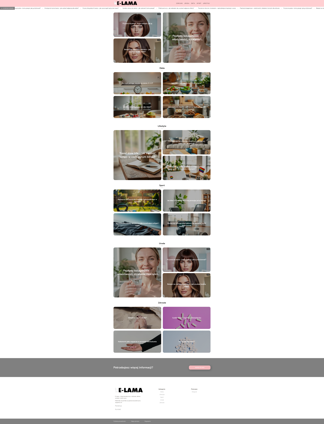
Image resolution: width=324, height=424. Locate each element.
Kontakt (118, 409)
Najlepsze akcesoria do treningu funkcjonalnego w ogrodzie (137, 200)
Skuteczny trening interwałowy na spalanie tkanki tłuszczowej (186, 224)
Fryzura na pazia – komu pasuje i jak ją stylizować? (253, 8)
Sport (199, 3)
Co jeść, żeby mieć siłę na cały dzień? (137, 107)
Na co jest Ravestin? (187, 342)
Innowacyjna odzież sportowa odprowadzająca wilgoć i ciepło (137, 224)
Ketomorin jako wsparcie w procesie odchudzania (137, 342)
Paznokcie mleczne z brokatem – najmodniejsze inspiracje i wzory (172, 8)
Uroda (186, 3)
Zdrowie (179, 3)
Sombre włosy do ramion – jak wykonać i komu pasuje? (94, 8)
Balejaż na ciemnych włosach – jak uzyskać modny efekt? (287, 8)
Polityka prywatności (119, 421)
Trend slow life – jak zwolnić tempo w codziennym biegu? (137, 155)
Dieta (193, 3)
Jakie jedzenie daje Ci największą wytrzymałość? (186, 107)
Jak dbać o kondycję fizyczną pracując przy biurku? (186, 200)
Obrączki (194, 392)
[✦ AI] (196, 62)
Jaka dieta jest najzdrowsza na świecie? (186, 83)
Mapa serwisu (135, 421)
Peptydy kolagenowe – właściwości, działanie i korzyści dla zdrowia (215, 8)
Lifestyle (206, 3)
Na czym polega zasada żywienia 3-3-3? (137, 83)
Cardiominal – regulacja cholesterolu (186, 318)
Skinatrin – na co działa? (137, 318)
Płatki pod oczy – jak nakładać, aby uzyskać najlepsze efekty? (131, 8)
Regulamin (148, 421)
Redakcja (118, 406)
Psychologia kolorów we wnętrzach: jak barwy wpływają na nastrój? (186, 142)
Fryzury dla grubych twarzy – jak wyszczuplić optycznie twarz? (56, 8)
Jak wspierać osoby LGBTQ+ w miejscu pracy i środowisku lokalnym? (187, 168)
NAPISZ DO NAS (199, 367)
